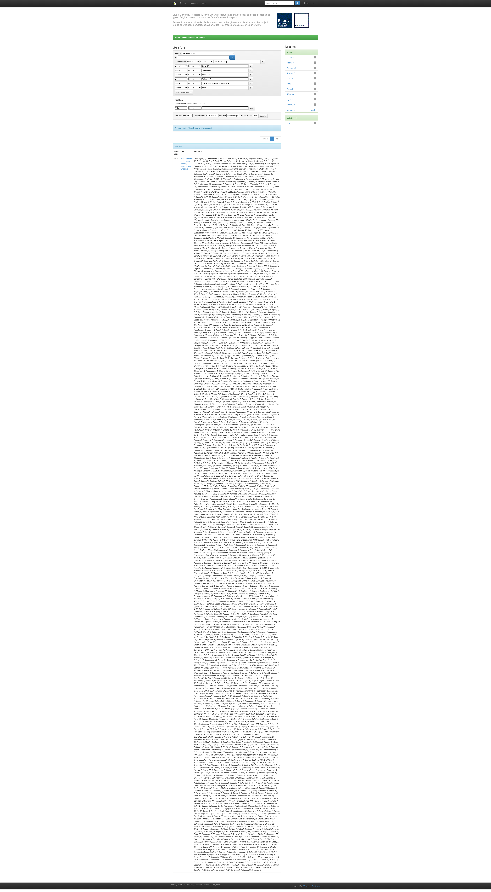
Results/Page (180, 115)
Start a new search (184, 92)
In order (222, 115)
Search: (178, 53)
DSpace (306, 886)
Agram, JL (291, 104)
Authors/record (246, 115)
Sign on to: (310, 3)
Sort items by (201, 115)
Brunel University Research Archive (190, 37)
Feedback (316, 886)
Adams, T (291, 73)
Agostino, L (291, 99)
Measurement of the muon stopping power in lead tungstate (186, 163)
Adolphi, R (291, 83)
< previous (291, 110)
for (176, 57)
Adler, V (290, 78)
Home (184, 3)
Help (204, 3)
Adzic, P (290, 89)
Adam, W (290, 62)
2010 (289, 123)
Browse (194, 3)
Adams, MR (291, 68)
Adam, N (290, 57)
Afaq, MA (290, 94)
